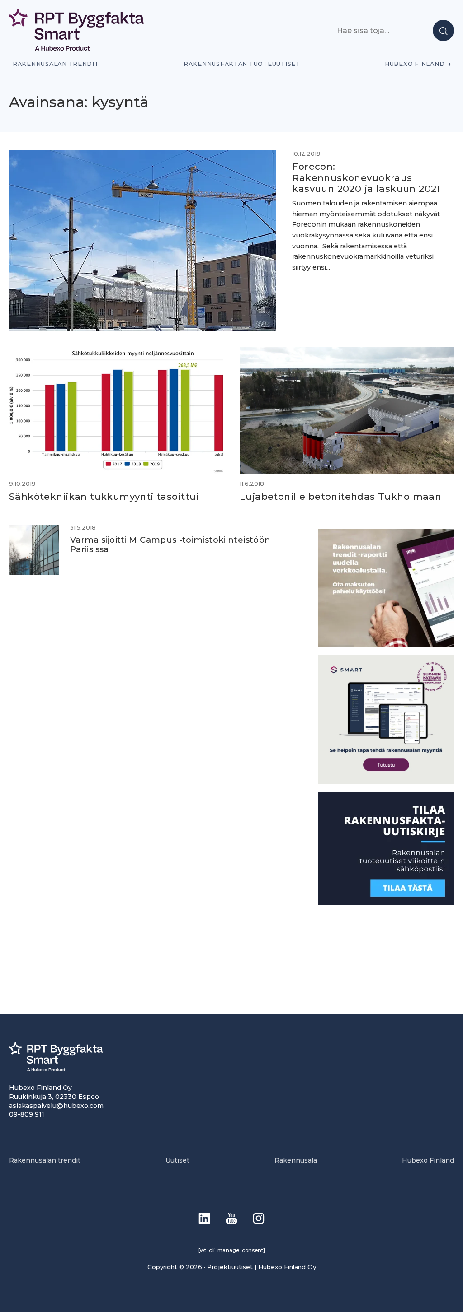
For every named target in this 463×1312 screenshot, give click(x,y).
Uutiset (177, 1160)
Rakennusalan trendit (56, 63)
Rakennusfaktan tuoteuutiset (242, 63)
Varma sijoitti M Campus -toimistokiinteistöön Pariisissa (170, 545)
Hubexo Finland (414, 63)
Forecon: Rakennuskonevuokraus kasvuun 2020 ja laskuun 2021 (366, 177)
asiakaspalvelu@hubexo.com (56, 1106)
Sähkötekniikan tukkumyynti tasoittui (104, 496)
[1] (386, 902)
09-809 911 (26, 1114)
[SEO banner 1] (386, 781)
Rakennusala (295, 1160)
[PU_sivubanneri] (386, 644)
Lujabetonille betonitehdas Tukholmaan (340, 496)
